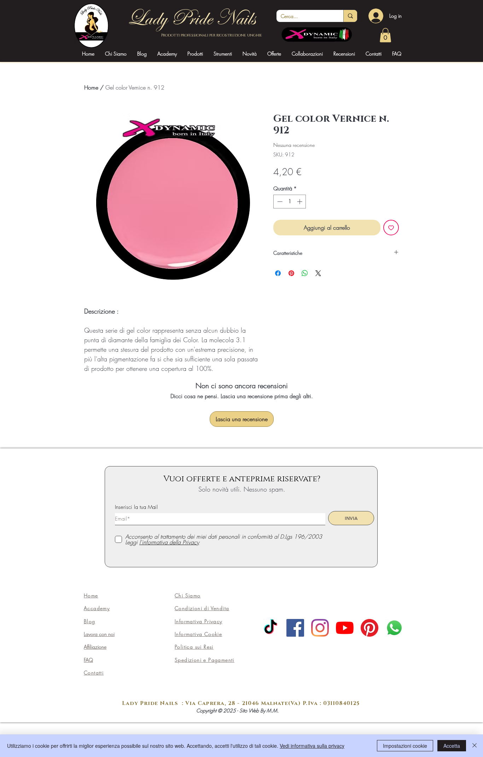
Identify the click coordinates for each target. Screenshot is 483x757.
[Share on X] (318, 273)
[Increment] (300, 201)
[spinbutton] (290, 201)
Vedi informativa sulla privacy (312, 745)
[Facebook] (295, 628)
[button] (167, 53)
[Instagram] (320, 628)
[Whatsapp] (394, 628)
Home (91, 87)
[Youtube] (345, 628)
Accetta (451, 745)
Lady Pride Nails (191, 18)
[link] (385, 35)
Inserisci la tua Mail (136, 507)
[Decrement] (279, 201)
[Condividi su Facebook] (278, 273)
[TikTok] (270, 628)
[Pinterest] (369, 628)
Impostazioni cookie (405, 745)
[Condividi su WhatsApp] (305, 273)
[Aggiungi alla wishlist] (391, 227)
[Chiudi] (474, 745)
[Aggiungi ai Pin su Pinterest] (291, 273)
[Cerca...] (350, 16)
